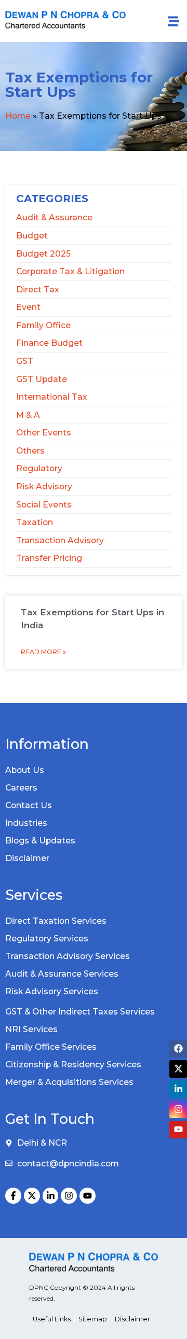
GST (24, 361)
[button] (173, 21)
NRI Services (31, 1029)
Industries (26, 823)
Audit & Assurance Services (61, 974)
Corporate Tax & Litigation (70, 271)
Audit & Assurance (54, 217)
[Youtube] (87, 1196)
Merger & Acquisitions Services (69, 1082)
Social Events (44, 505)
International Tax (51, 397)
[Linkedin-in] (51, 1196)
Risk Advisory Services (51, 991)
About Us (24, 770)
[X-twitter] (32, 1196)
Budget (32, 236)
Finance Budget (49, 343)
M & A (28, 415)
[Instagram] (69, 1196)
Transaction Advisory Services (67, 956)
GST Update (41, 379)
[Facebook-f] (13, 1196)
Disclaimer (27, 858)
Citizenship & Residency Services (73, 1064)
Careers (21, 788)
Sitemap (92, 1319)
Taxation (34, 522)
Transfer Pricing (49, 558)
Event (28, 307)
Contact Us (28, 805)
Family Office (43, 325)
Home (18, 116)
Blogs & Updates (40, 840)
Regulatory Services (46, 938)
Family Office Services (51, 1047)
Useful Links (52, 1319)
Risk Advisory (44, 486)
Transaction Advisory (60, 540)
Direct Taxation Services (55, 921)
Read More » (43, 652)
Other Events (43, 433)
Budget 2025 (43, 254)
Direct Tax (37, 289)
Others (30, 451)
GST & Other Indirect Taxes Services (80, 1012)
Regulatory (39, 468)
